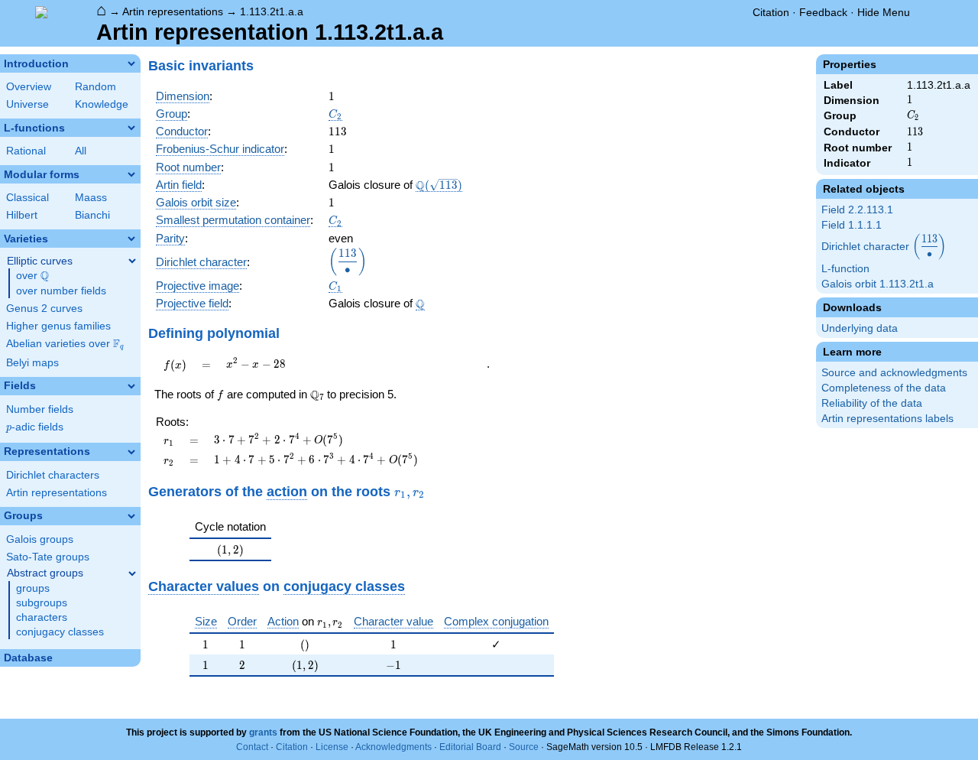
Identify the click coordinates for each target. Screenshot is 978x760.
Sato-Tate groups (47, 557)
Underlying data (859, 328)
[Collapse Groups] (131, 516)
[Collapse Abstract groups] (132, 573)
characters (41, 617)
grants (263, 732)
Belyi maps (32, 363)
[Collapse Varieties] (131, 238)
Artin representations (172, 11)
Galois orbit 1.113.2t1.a (877, 284)
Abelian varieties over (65, 344)
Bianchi (92, 215)
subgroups (41, 603)
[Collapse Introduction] (131, 63)
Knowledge (101, 104)
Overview (28, 87)
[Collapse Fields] (131, 386)
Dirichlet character (883, 247)
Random (95, 87)
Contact (252, 747)
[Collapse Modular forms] (131, 174)
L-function (845, 268)
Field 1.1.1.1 (851, 225)
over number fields (61, 291)
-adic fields (34, 427)
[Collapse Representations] (131, 452)
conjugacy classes (60, 632)
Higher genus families (58, 326)
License (332, 747)
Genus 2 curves (44, 308)
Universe (27, 104)
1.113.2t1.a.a (271, 11)
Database (28, 658)
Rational (26, 151)
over (32, 276)
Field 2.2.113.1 (857, 210)
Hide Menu (883, 12)
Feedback (823, 12)
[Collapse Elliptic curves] (132, 261)
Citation (771, 12)
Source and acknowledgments (894, 372)
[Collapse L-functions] (131, 128)
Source (524, 747)
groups (33, 588)
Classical (27, 197)
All (80, 151)
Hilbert (21, 215)
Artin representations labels (887, 418)
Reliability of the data (871, 403)
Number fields (39, 409)
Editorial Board (470, 747)
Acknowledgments (393, 747)
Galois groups (39, 539)
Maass (91, 197)
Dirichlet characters (52, 475)
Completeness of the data (883, 388)
